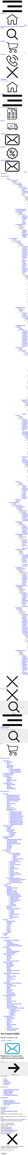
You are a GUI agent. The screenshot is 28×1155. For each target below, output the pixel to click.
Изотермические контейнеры (17, 879)
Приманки (19, 521)
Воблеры (24, 527)
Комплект (25, 188)
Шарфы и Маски (24, 236)
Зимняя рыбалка (20, 650)
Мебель (18, 481)
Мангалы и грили (14, 914)
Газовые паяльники (15, 900)
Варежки (24, 217)
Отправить (3, 1153)
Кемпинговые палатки (13, 796)
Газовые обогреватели (16, 896)
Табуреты (24, 490)
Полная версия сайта (6, 1133)
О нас (5, 1078)
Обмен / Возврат (8, 1092)
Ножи (17, 501)
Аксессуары (19, 212)
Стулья (24, 492)
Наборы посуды (14, 868)
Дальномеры (10, 942)
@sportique (3, 79)
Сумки (24, 314)
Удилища (24, 539)
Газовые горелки (14, 897)
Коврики (18, 326)
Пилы (11, 915)
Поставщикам (7, 1083)
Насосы (24, 346)
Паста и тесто (24, 604)
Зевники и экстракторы (13, 970)
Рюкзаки (24, 313)
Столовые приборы (15, 853)
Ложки (15, 856)
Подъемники (10, 965)
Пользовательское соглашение (12, 1103)
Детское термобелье (15, 770)
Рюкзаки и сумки (20, 307)
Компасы (18, 499)
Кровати (24, 496)
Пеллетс (24, 602)
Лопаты (12, 911)
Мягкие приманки (25, 532)
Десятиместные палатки (16, 824)
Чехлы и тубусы (24, 580)
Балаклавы (10, 787)
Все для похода (14, 238)
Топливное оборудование (13, 894)
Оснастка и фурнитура (19, 608)
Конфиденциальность (9, 1101)
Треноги (12, 912)
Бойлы (24, 599)
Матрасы (24, 342)
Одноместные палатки (16, 811)
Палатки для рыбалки (12, 800)
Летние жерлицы (24, 619)
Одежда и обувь (14, 180)
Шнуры (24, 541)
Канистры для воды (15, 861)
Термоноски (10, 765)
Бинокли (24, 513)
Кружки (12, 871)
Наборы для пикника (15, 874)
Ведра (11, 876)
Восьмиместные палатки (16, 821)
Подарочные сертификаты (11, 1095)
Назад (8, 178)
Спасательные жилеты (13, 944)
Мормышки (10, 1019)
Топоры (12, 910)
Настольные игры (11, 905)
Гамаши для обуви (12, 780)
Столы (24, 491)
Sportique (3, 13)
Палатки (18, 242)
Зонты (24, 495)
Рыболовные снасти (21, 534)
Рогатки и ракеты (24, 595)
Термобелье (19, 184)
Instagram (10, 1111)
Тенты (24, 267)
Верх (23, 189)
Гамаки (24, 498)
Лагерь (18, 415)
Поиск (14, 713)
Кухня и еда (19, 347)
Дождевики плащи (21, 209)
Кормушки (10, 984)
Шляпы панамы (24, 230)
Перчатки (25, 216)
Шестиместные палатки (16, 818)
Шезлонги (25, 488)
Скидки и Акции (14, 26)
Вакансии (6, 1084)
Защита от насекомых (12, 893)
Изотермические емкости (13, 878)
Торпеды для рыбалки (13, 1028)
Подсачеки (10, 963)
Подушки (24, 344)
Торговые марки (8, 1093)
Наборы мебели (24, 486)
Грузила (24, 615)
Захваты (24, 560)
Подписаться (14, 1074)
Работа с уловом (20, 549)
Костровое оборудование (13, 908)
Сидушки (24, 343)
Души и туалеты (24, 263)
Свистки (24, 459)
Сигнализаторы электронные (14, 945)
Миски (12, 869)
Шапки (24, 232)
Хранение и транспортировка (20, 568)
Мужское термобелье (15, 772)
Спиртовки (13, 901)
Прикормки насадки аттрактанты (21, 586)
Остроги (24, 566)
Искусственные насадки (13, 951)
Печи (11, 918)
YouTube (15, 1111)
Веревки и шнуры (24, 425)
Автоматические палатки (13, 799)
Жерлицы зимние (24, 665)
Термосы (12, 875)
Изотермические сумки (16, 882)
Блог (25, 25)
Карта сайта (7, 1104)
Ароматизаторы (11, 994)
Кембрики (12, 1014)
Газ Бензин (13, 904)
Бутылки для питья (15, 864)
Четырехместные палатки (17, 816)
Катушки (24, 542)
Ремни (24, 223)
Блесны (24, 526)
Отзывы (6, 1080)
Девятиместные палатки (16, 822)
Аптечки (12, 835)
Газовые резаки (14, 899)
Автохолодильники (15, 881)
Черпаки (24, 667)
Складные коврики (25, 337)
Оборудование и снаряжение (20, 507)
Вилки (15, 857)
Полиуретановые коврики (14, 843)
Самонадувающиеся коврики (14, 839)
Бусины (12, 1013)
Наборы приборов (18, 858)
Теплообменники (11, 1030)
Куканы (24, 582)
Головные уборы (20, 224)
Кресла (24, 494)
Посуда (24, 351)
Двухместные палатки (16, 813)
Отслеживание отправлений (11, 1089)
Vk (1, 1111)
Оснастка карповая (24, 629)
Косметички (13, 832)
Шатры (24, 265)
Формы (24, 597)
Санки (24, 660)
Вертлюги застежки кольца (25, 624)
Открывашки (16, 854)
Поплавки (25, 614)
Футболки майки (20, 210)
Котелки (12, 865)
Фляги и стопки (14, 872)
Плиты (24, 413)
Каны (23, 584)
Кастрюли (12, 863)
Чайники (12, 867)
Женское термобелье (15, 769)
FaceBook (5, 1111)
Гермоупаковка (11, 829)
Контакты (22, 26)
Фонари (24, 419)
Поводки (24, 621)
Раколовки (25, 557)
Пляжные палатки (24, 270)
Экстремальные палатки (13, 798)
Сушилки (24, 578)
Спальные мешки (20, 325)
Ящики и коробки (24, 576)
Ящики (24, 662)
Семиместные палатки (16, 820)
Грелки (12, 903)
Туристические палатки (13, 795)
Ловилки (15, 860)
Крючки (24, 617)
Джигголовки (10, 1005)
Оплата (3, 26)
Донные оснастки (14, 1010)
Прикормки (10, 989)
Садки (24, 574)
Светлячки (13, 1009)
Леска (24, 543)
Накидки (12, 833)
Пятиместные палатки (16, 817)
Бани (23, 261)
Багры (24, 559)
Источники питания (12, 887)
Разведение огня (14, 916)
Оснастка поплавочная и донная (15, 1007)
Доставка (7, 26)
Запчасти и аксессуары (13, 960)
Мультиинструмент (12, 892)
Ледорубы (25, 668)
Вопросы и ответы (9, 1100)
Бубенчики (13, 1012)
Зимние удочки (24, 656)
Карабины (25, 423)
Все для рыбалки (14, 502)
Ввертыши (10, 1021)
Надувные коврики (25, 334)
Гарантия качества (8, 1091)
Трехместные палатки (16, 814)
